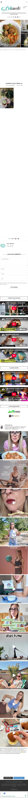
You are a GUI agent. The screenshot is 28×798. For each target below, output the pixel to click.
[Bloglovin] (19, 17)
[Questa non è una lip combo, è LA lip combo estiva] (14, 503)
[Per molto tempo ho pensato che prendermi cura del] (14, 531)
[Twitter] (9, 17)
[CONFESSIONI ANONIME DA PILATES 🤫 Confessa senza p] (14, 762)
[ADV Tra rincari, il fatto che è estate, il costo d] (14, 675)
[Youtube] (15, 17)
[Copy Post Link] (16, 238)
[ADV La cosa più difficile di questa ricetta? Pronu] (14, 589)
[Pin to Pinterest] (12, 238)
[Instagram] (11, 17)
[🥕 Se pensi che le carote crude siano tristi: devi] (14, 445)
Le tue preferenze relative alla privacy (15, 793)
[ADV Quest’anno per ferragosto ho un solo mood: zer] (14, 618)
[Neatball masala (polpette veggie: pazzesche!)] (10, 33)
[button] (2, 33)
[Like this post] (9, 238)
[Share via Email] (18, 238)
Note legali (15, 781)
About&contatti (8, 781)
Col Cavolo (12, 85)
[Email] (17, 17)
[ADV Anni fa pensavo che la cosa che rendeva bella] (14, 733)
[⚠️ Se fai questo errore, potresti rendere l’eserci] (14, 704)
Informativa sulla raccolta (8, 796)
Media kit (21, 781)
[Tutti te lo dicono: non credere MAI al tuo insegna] (14, 560)
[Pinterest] (13, 17)
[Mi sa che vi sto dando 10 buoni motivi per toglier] (14, 474)
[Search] (26, 2)
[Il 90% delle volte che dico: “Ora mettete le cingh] (14, 647)
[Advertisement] (14, 66)
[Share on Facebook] (11, 238)
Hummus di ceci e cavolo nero (9, 49)
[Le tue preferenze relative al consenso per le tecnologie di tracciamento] (25, 795)
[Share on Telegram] (15, 238)
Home (1, 49)
